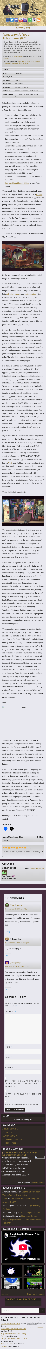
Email (8, 1057)
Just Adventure (30, 294)
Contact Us (7, 1132)
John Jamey (15, 962)
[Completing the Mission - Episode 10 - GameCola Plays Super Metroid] (11, 1271)
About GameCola (10, 1129)
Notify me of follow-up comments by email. (23, 1095)
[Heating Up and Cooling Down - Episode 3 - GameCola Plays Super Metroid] (34, 1271)
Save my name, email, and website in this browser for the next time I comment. (23, 1083)
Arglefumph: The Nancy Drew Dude (13, 1328)
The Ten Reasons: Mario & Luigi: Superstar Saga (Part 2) (19, 1153)
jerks (28, 61)
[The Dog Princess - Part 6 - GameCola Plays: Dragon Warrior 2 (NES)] (34, 1283)
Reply (8, 932)
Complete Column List (12, 1139)
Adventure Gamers (13, 294)
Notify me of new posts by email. (22, 1104)
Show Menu (23, 27)
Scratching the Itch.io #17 (31, 1213)
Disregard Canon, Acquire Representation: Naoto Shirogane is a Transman (22, 1219)
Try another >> (38, 1183)
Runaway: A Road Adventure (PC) (16, 36)
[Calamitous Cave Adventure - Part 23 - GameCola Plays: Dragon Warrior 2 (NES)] (11, 1283)
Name (8, 1047)
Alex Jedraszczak (40, 1327)
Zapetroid (4, 1346)
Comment (10, 1012)
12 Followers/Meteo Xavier (10, 1323)
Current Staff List (9, 1136)
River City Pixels (7, 1344)
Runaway (6, 63)
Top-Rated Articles (10, 1143)
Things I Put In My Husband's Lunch (14, 1339)
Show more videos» (36, 1294)
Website (9, 1067)
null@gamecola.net (37, 869)
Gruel (4, 1199)
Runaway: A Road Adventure (19, 63)
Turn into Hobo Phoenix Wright (17, 183)
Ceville (39, 194)
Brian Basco (22, 61)
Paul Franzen (18, 57)
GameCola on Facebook (21, 1299)
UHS (10, 462)
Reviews (6, 58)
